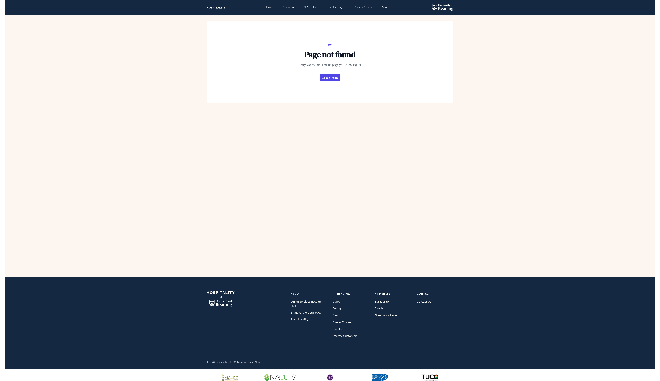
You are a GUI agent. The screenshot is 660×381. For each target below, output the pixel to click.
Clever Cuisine (364, 7)
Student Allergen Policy (306, 312)
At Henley (336, 7)
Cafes (336, 301)
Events (337, 329)
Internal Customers (345, 336)
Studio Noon (254, 362)
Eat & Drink (382, 301)
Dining (337, 308)
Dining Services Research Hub (307, 303)
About (287, 7)
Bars (336, 315)
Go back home (330, 77)
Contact (387, 7)
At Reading (310, 7)
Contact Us (424, 301)
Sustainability (299, 319)
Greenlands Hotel (386, 315)
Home (270, 7)
